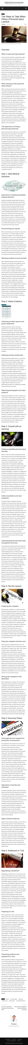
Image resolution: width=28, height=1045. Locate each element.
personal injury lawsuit (20, 1000)
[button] (26, 8)
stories (6, 11)
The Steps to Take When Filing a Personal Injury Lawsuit (13, 19)
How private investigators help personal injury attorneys (20, 1008)
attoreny (7, 999)
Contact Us (14, 1039)
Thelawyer (3, 24)
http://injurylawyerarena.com (14, 1026)
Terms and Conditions (11, 1040)
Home (2, 11)
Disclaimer (20, 1039)
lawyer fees (21, 999)
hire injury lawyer (13, 999)
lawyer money (4, 1000)
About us (19, 1040)
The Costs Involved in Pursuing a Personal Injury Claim (7, 1008)
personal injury (12, 1000)
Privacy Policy (7, 1039)
